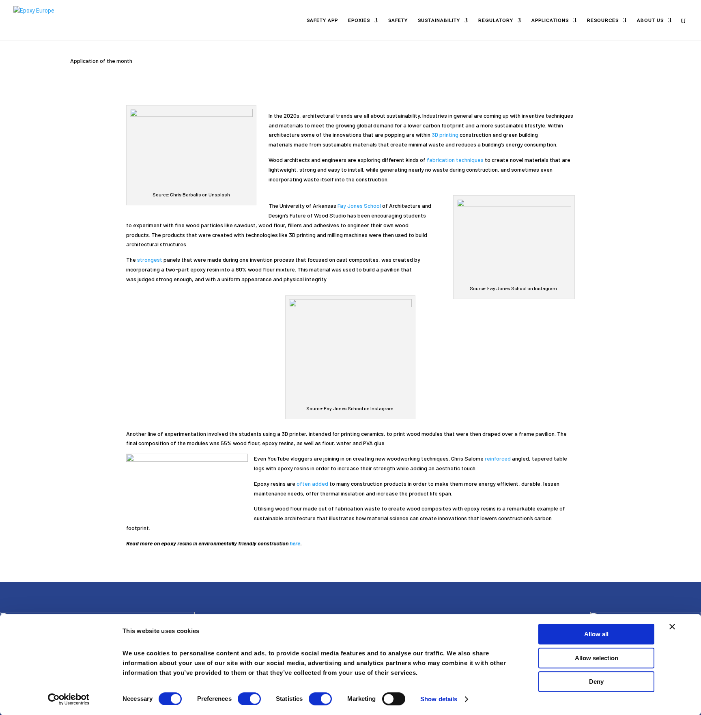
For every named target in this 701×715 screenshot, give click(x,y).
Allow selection (596, 658)
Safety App (322, 20)
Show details (438, 699)
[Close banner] (672, 626)
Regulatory (495, 20)
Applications (550, 20)
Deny (596, 681)
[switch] (249, 698)
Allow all (596, 634)
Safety (398, 20)
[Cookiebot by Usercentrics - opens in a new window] (68, 699)
